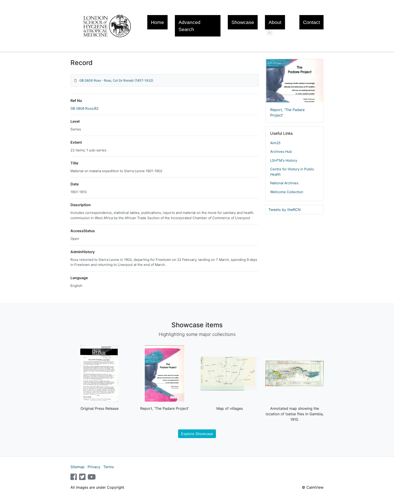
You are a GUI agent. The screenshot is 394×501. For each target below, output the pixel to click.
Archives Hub (281, 151)
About (275, 22)
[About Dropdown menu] (269, 32)
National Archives (284, 183)
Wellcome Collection (286, 192)
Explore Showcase (197, 433)
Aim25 (275, 143)
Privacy (94, 467)
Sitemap (77, 467)
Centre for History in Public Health (292, 172)
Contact (311, 22)
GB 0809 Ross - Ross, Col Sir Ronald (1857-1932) (116, 80)
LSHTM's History (283, 160)
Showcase (242, 22)
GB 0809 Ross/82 (84, 108)
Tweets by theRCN (284, 209)
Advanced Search (189, 26)
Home (157, 22)
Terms (108, 467)
